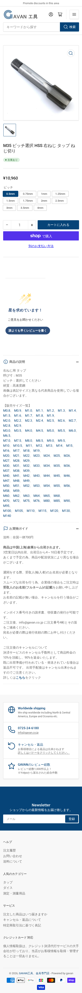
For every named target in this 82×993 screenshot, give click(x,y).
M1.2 (50, 410)
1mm (44, 193)
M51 (16, 486)
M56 (67, 486)
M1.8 (39, 415)
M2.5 (50, 420)
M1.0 (28, 410)
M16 (6, 451)
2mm (44, 200)
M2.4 (39, 420)
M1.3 (61, 410)
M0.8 (6, 410)
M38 (16, 471)
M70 (6, 501)
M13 (49, 446)
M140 (7, 516)
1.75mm (28, 200)
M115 (42, 511)
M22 (26, 456)
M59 (16, 491)
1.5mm (10, 200)
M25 (57, 456)
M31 (16, 466)
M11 (29, 446)
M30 (6, 466)
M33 (36, 466)
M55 (57, 486)
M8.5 (39, 441)
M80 (47, 501)
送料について (12, 861)
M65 (47, 496)
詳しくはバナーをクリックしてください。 (44, 752)
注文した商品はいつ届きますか (25, 914)
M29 (26, 461)
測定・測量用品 (14, 893)
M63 (26, 496)
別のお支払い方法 (41, 246)
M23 (36, 456)
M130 (66, 511)
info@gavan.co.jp (28, 732)
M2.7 (72, 420)
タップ (8, 882)
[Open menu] (74, 14)
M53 (36, 486)
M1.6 (17, 415)
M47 (6, 481)
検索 (72, 27)
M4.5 (39, 431)
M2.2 (17, 420)
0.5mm (10, 193)
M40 (6, 476)
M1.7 (28, 415)
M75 (26, 501)
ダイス (8, 888)
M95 (6, 506)
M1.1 (39, 410)
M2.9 (17, 426)
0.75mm (28, 193)
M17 (16, 451)
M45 (57, 476)
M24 (47, 456)
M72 (16, 501)
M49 (26, 481)
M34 (47, 466)
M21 (16, 456)
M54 (47, 486)
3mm (9, 207)
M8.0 (28, 441)
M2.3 (28, 420)
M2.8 (6, 426)
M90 (67, 501)
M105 (19, 511)
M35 (57, 466)
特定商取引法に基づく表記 (22, 925)
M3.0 (6, 431)
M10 (6, 446)
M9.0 (50, 441)
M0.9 (17, 410)
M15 (69, 446)
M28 (16, 461)
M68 (57, 496)
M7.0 (6, 441)
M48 (16, 481)
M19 (36, 451)
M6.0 (72, 431)
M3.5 (17, 431)
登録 (72, 819)
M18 (26, 451)
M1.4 (72, 410)
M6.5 (6, 436)
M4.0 (28, 431)
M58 (6, 491)
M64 (36, 496)
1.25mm (60, 193)
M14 (59, 446)
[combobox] (41, 27)
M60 (6, 496)
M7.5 (17, 441)
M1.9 (50, 415)
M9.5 (61, 441)
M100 (7, 511)
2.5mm (59, 200)
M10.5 (17, 446)
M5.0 (50, 431)
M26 (67, 456)
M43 (36, 476)
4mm (40, 207)
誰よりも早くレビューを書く (28, 331)
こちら (20, 677)
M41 (16, 476)
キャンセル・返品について (22, 920)
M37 (6, 471)
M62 (16, 496)
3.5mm (25, 207)
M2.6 (61, 420)
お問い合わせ (12, 856)
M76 (36, 501)
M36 (67, 466)
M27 (6, 461)
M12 (39, 446)
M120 (54, 511)
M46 (67, 476)
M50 (6, 486)
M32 (26, 466)
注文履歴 (9, 850)
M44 (47, 476)
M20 (6, 456)
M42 (26, 476)
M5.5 (61, 431)
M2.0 (6, 420)
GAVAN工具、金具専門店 (34, 973)
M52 (26, 486)
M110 (30, 511)
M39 (26, 471)
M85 (57, 501)
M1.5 (6, 415)
